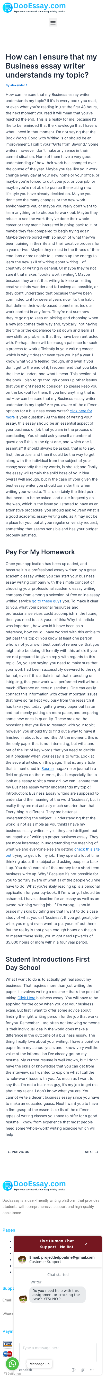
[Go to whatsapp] (12, 1363)
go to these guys (46, 601)
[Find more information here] (58, 1305)
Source (47, 768)
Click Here (26, 998)
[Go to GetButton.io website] (12, 1373)
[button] (53, 22)
